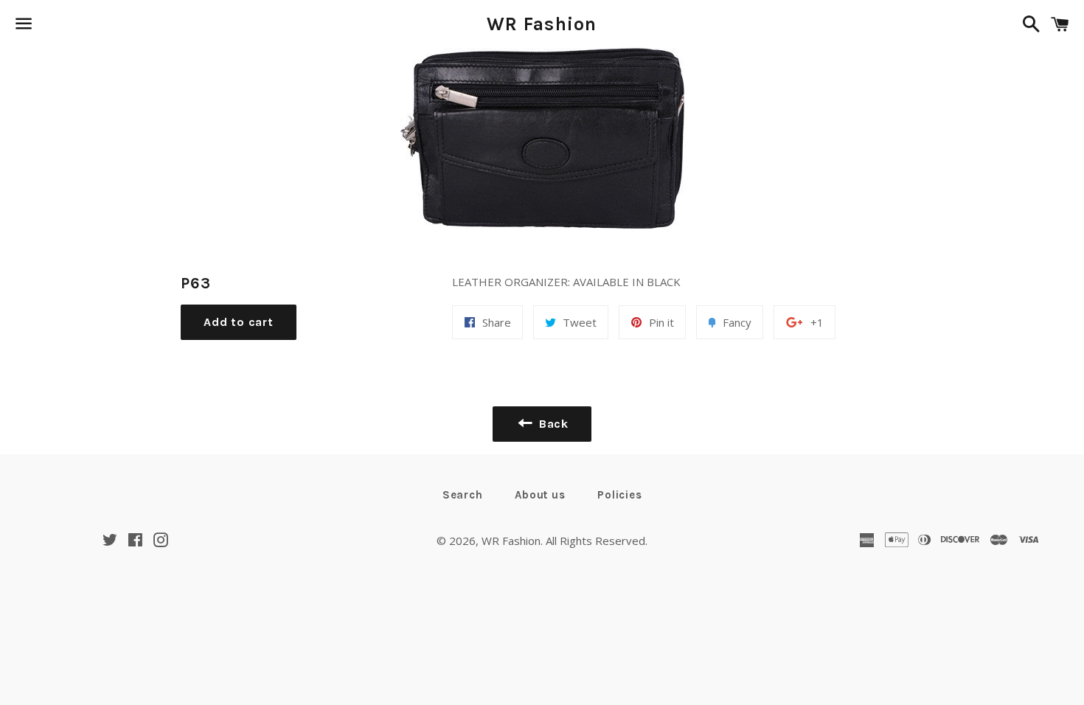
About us (540, 494)
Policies (619, 494)
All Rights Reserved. (596, 540)
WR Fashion (542, 24)
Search (462, 494)
